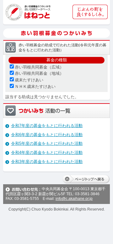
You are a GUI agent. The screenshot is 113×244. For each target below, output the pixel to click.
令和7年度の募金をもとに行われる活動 (47, 125)
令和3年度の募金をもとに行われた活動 (47, 161)
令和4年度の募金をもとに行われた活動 (47, 152)
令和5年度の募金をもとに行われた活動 (47, 143)
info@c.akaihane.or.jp (74, 198)
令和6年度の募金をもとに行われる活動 (47, 134)
